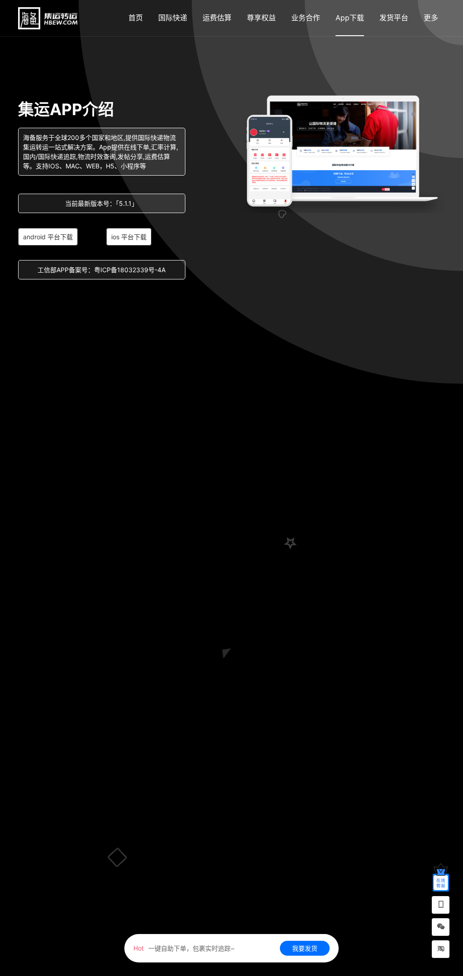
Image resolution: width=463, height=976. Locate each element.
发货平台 (393, 17)
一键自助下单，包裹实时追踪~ (184, 948)
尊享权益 (261, 17)
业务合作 (305, 17)
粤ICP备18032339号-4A (129, 270)
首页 (135, 17)
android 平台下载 (48, 237)
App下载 (349, 17)
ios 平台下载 (128, 237)
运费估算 (217, 17)
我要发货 (304, 948)
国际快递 (172, 17)
